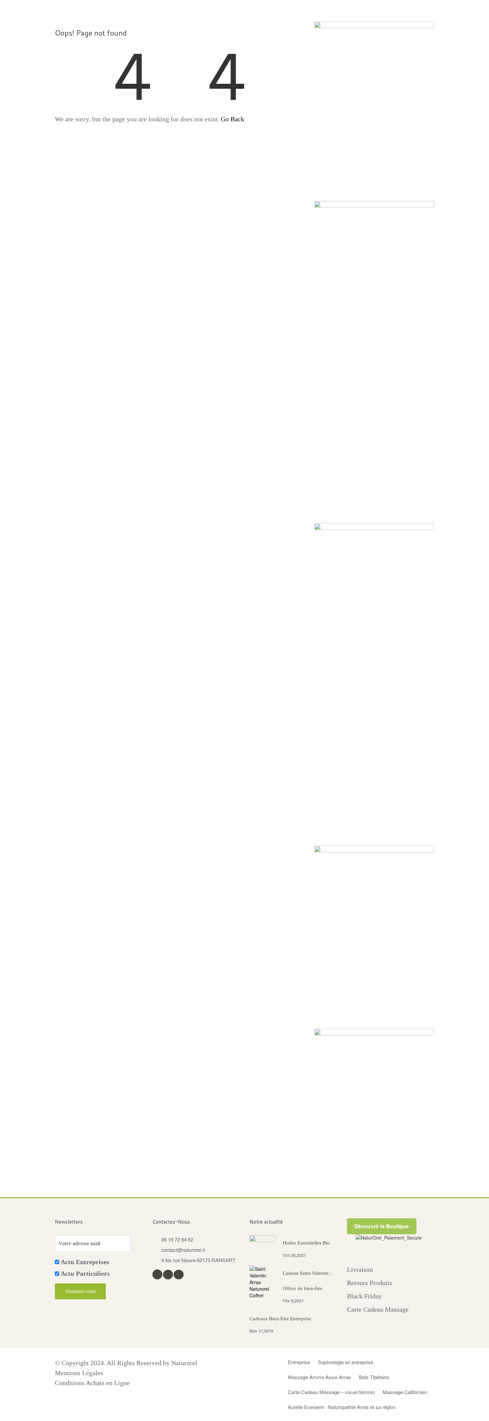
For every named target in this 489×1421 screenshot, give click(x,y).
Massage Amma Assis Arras (319, 1376)
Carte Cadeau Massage (377, 1309)
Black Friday (364, 1296)
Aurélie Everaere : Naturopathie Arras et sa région (342, 1406)
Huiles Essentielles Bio (306, 1243)
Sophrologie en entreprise (345, 1362)
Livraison (360, 1269)
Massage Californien (405, 1391)
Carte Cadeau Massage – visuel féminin (331, 1391)
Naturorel (184, 1362)
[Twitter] (168, 1273)
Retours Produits (369, 1282)
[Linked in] (178, 1273)
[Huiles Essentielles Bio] (262, 1243)
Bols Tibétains (374, 1376)
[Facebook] (157, 1273)
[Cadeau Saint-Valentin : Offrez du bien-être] (262, 1282)
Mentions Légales (79, 1372)
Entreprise (299, 1362)
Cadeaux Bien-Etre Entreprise (280, 1318)
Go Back (232, 119)
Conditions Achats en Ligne (92, 1382)
